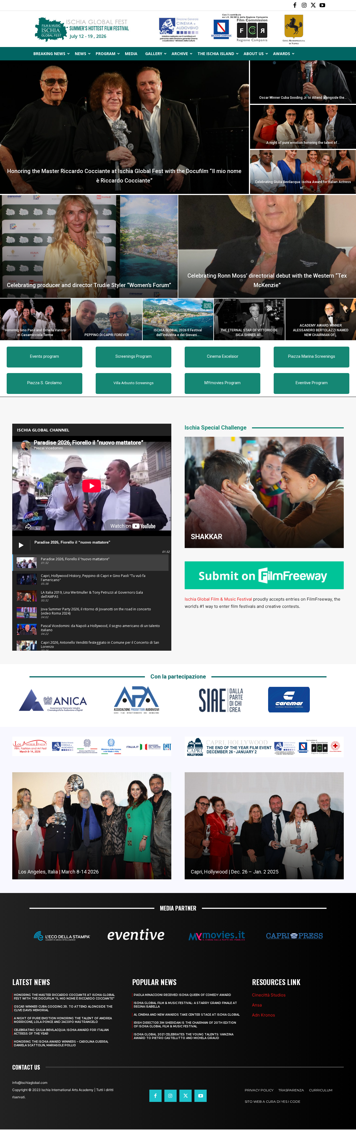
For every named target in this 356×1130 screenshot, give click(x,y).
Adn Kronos (263, 1015)
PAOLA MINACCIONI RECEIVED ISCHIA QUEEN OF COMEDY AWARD (182, 995)
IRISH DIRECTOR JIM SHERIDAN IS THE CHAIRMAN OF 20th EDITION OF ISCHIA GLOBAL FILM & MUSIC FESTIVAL (185, 1024)
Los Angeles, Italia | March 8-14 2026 (58, 872)
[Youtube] (322, 5)
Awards (281, 53)
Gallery (153, 53)
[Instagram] (304, 5)
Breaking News (49, 53)
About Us (254, 53)
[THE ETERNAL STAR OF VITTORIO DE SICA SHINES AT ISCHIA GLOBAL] (249, 319)
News (80, 53)
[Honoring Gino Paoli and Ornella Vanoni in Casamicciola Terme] (35, 319)
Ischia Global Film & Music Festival (218, 599)
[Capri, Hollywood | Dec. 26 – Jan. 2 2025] (264, 825)
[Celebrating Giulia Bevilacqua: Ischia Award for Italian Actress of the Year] (303, 172)
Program (105, 53)
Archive (180, 53)
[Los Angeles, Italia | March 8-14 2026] (91, 825)
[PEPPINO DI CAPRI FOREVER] (106, 319)
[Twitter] (313, 5)
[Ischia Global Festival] (178, 29)
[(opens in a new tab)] (264, 492)
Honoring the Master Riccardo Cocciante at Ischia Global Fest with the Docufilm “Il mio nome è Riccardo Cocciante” (64, 996)
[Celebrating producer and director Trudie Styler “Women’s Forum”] (89, 246)
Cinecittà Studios (269, 995)
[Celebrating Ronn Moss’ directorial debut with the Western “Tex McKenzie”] (267, 246)
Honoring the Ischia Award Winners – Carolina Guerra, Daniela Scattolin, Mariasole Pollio (61, 1043)
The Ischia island (215, 53)
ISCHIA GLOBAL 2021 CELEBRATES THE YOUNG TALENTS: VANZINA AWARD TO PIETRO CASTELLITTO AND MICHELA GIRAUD (183, 1036)
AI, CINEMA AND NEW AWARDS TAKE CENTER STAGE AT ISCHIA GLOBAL (187, 1014)
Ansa (257, 1005)
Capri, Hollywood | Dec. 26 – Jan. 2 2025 (234, 872)
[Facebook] (295, 5)
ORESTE (204, 537)
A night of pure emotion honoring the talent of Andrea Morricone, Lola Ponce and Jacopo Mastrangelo (63, 1020)
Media (131, 53)
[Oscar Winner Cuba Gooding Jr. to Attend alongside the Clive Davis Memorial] (303, 82)
